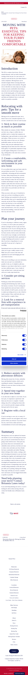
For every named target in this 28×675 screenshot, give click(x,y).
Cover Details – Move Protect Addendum (14, 600)
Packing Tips (14, 628)
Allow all (14, 359)
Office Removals (14, 580)
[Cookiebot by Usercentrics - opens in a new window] (20, 311)
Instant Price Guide (14, 634)
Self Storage (14, 607)
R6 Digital (16, 670)
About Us (14, 620)
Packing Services (14, 625)
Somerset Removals (14, 592)
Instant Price (19, 673)
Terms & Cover (14, 595)
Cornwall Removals (14, 587)
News (14, 623)
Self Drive (14, 613)
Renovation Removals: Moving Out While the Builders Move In (14, 540)
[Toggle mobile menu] (2, 7)
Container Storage (14, 577)
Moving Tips (14, 631)
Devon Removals (14, 590)
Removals (14, 18)
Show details (20, 354)
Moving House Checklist (14, 636)
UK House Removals (14, 569)
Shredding (14, 610)
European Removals (14, 571)
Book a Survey (8, 673)
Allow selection (14, 363)
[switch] (24, 340)
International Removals (14, 574)
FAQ (14, 642)
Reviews (14, 639)
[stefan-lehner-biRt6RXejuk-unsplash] (14, 517)
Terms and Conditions (14, 597)
